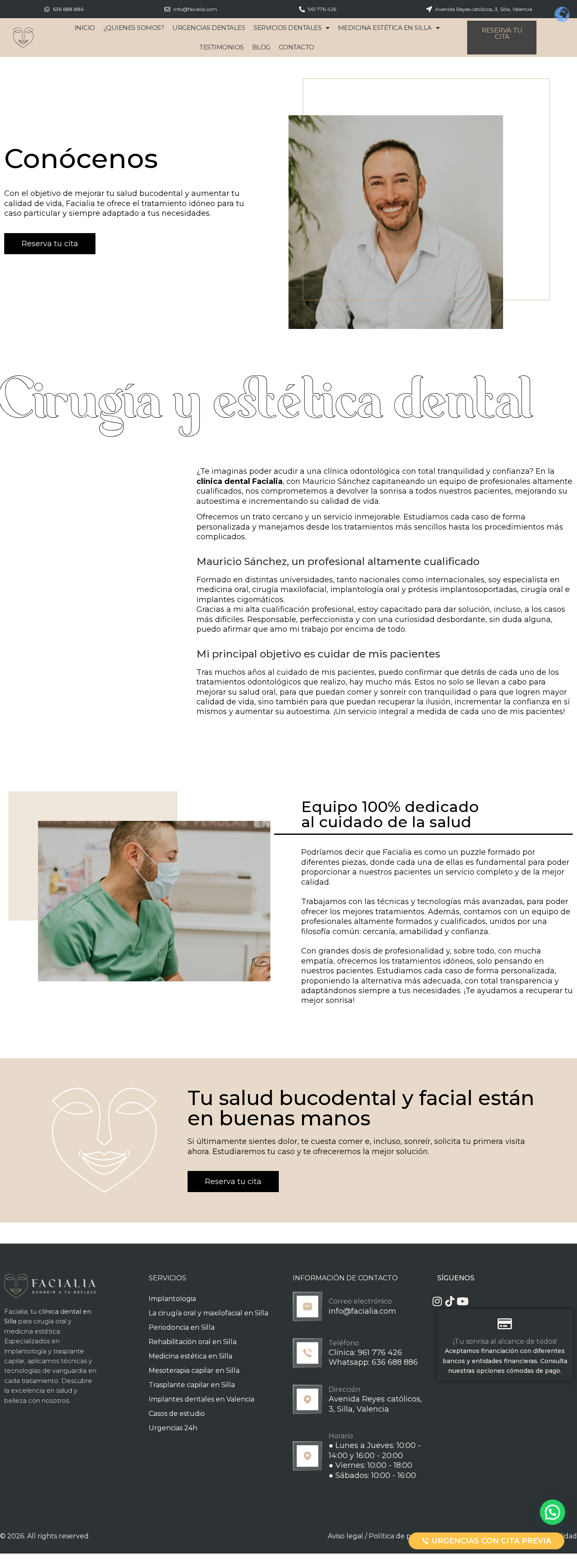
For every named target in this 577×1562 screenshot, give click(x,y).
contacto (296, 47)
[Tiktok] (449, 1301)
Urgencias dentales (208, 28)
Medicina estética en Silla (385, 28)
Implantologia (172, 1299)
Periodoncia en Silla (182, 1327)
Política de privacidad (405, 1536)
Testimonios (221, 47)
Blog (261, 47)
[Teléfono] (307, 1353)
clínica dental (223, 481)
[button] (552, 1512)
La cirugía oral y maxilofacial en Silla (208, 1313)
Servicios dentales (287, 28)
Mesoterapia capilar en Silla (194, 1370)
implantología (25, 1351)
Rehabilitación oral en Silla (193, 1342)
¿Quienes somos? (133, 28)
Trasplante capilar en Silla (192, 1385)
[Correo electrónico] (307, 1306)
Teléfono (344, 1343)
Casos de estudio (177, 1414)
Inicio (84, 28)
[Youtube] (462, 1301)
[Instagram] (437, 1301)
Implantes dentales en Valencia (201, 1399)
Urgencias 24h (173, 1428)
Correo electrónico (360, 1301)
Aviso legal (345, 1536)
